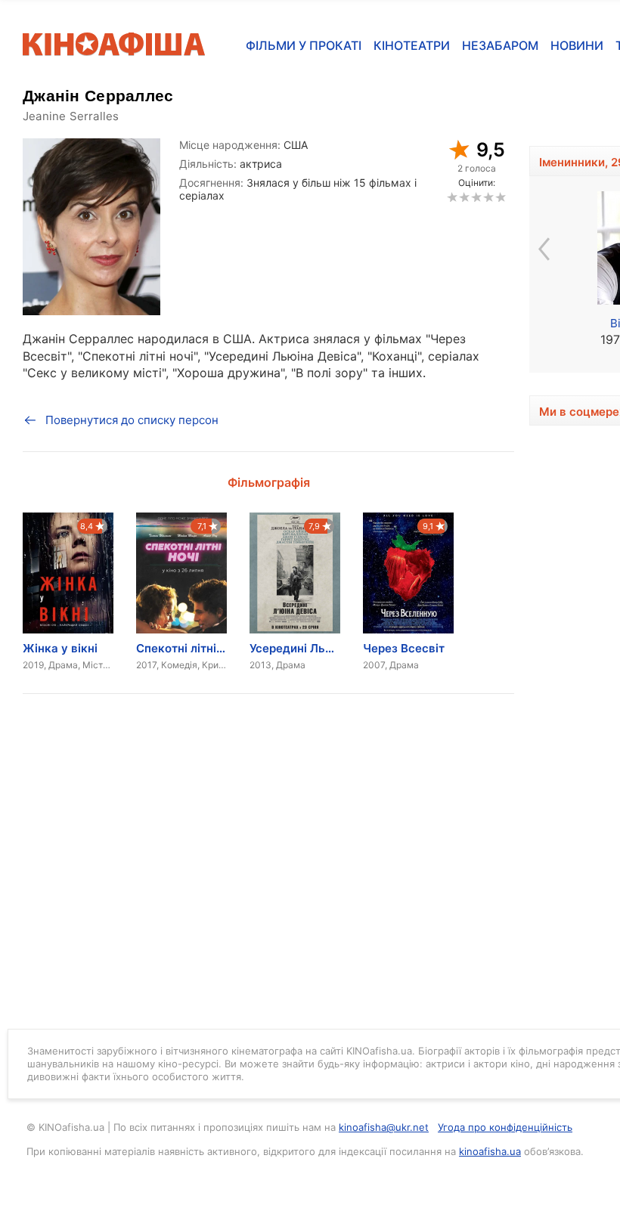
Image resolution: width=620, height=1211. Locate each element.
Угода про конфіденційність (505, 1127)
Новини (576, 45)
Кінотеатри (412, 45)
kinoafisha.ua (490, 1151)
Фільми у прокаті (303, 45)
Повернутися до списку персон (132, 420)
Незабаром (500, 45)
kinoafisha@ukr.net (384, 1127)
